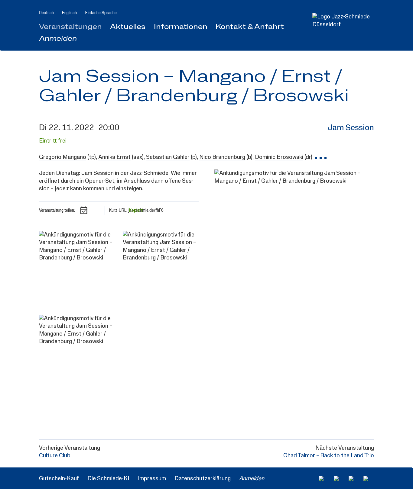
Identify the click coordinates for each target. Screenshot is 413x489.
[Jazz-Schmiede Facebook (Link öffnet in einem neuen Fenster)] (324, 478)
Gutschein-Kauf (59, 478)
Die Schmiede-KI (108, 478)
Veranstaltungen (70, 27)
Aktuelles (127, 27)
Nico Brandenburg (222, 157)
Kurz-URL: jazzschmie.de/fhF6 (136, 210)
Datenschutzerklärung (202, 478)
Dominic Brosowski (279, 157)
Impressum (152, 478)
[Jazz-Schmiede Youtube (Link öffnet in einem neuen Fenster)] (354, 478)
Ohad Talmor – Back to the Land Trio (328, 455)
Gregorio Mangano (62, 157)
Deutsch (46, 12)
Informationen (180, 27)
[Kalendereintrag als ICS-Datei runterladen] (84, 210)
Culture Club (54, 455)
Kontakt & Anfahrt (250, 27)
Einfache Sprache (101, 12)
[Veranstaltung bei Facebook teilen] (96, 210)
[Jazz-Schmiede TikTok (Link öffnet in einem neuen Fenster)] (368, 478)
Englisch (69, 12)
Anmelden (58, 38)
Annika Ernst (114, 157)
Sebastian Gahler (168, 157)
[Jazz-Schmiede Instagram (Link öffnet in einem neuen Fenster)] (339, 478)
